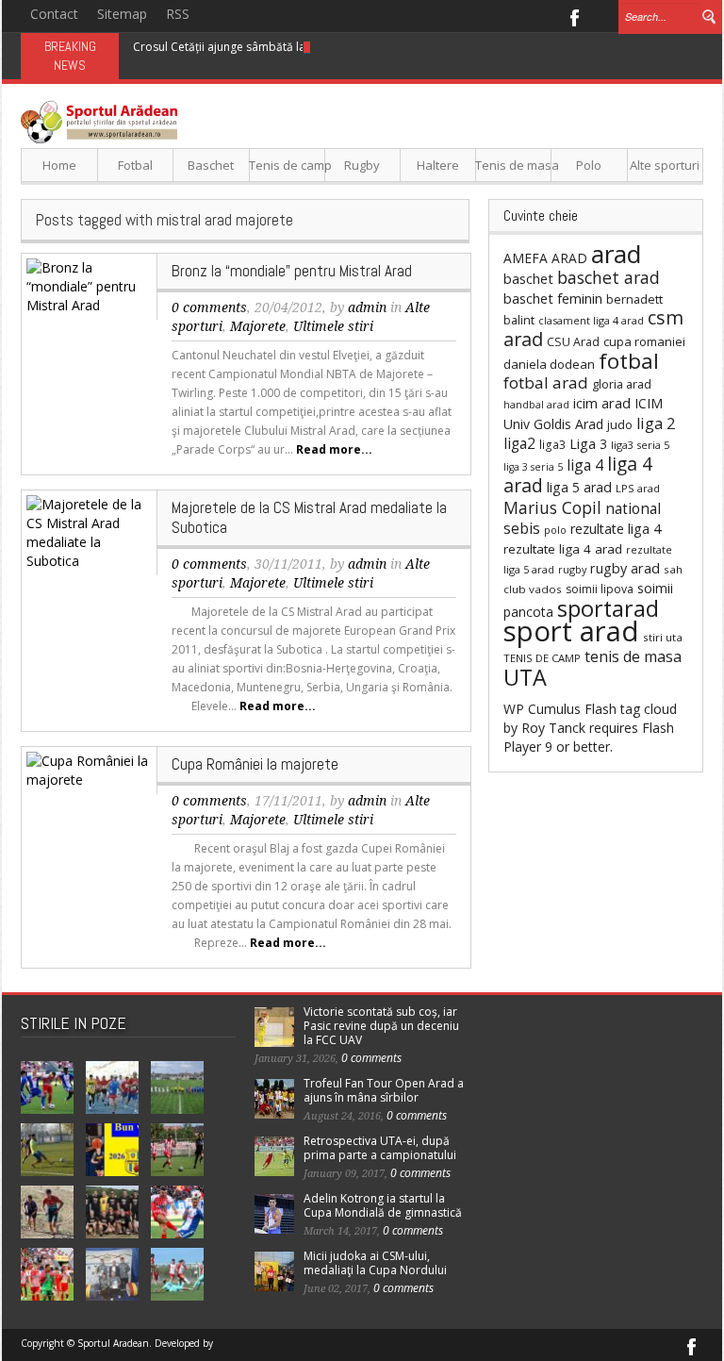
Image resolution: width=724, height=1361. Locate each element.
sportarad (608, 608)
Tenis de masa (513, 165)
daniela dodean (549, 364)
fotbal (629, 360)
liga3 (552, 445)
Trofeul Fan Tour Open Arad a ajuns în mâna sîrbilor (384, 1090)
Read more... (334, 449)
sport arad (571, 631)
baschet (528, 278)
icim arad (602, 402)
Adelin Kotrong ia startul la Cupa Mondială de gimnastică (383, 1205)
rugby (572, 569)
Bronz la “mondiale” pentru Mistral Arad (292, 270)
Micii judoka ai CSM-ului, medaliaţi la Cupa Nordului (375, 1263)
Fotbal (135, 165)
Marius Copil (552, 507)
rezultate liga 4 (615, 529)
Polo (588, 165)
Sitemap (122, 14)
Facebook (573, 16)
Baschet (211, 165)
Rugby (362, 165)
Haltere (438, 165)
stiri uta (663, 637)
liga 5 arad (579, 487)
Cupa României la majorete (255, 764)
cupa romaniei (644, 341)
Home (59, 165)
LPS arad (638, 488)
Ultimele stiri (333, 326)
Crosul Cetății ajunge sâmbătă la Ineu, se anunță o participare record (317, 47)
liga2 (519, 443)
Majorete (258, 326)
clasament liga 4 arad (591, 320)
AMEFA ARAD (545, 258)
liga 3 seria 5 (533, 466)
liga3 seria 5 (640, 445)
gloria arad (621, 383)
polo (555, 530)
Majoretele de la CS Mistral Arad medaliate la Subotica (309, 517)
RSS (177, 14)
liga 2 (655, 423)
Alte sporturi (664, 165)
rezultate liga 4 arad (562, 548)
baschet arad (608, 277)
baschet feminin (552, 298)
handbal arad (536, 404)
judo (620, 424)
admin (367, 307)
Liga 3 (588, 444)
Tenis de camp (287, 165)
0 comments (209, 307)
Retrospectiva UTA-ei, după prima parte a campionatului (380, 1148)
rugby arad (625, 568)
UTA (525, 677)
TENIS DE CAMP (542, 658)
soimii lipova (600, 589)
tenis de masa (633, 656)
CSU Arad (573, 342)
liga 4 (585, 465)
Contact (54, 14)
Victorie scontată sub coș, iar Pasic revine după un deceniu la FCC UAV (381, 1026)
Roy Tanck (553, 728)
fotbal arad (545, 382)
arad (616, 254)
